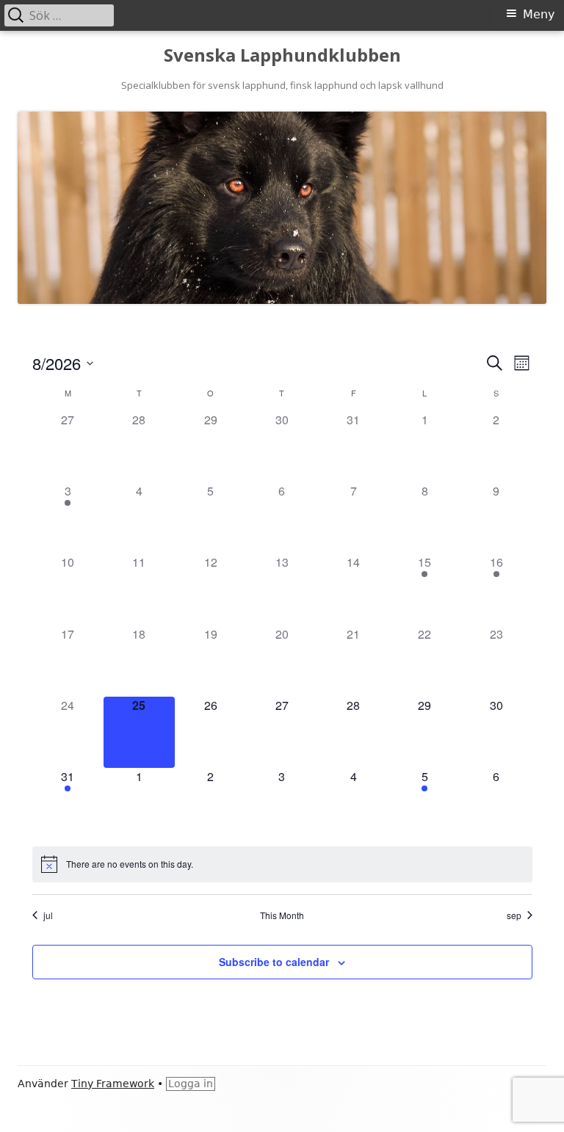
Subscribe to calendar (274, 961)
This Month (282, 915)
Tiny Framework (112, 1083)
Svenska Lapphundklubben (282, 55)
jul (48, 915)
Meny (538, 14)
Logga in (190, 1083)
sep (514, 915)
